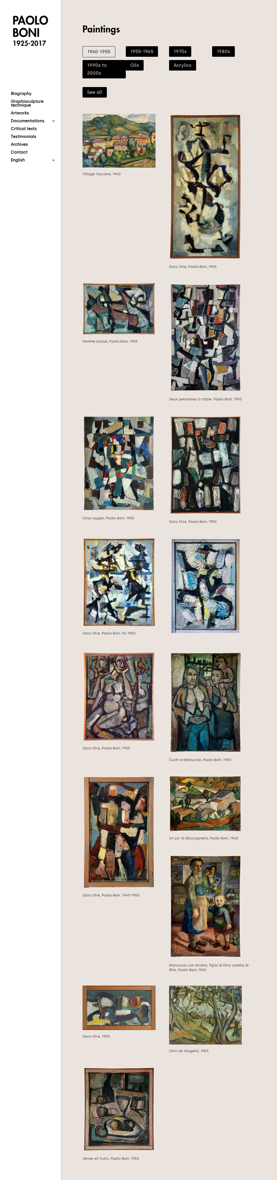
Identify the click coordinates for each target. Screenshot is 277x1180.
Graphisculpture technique (27, 103)
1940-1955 (98, 51)
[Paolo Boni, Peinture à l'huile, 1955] (205, 259)
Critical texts (24, 129)
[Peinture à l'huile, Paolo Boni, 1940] (119, 166)
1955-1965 (141, 51)
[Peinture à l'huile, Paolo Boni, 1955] (119, 1028)
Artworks (20, 113)
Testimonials (23, 137)
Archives (19, 144)
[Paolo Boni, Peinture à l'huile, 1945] (205, 957)
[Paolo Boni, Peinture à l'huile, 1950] (205, 514)
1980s (223, 51)
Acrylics (183, 65)
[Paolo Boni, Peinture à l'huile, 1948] (205, 830)
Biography (21, 94)
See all (94, 92)
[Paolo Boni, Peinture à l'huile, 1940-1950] (119, 887)
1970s (180, 51)
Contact (19, 152)
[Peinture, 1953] (205, 1043)
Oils (134, 65)
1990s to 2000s (97, 69)
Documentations (27, 121)
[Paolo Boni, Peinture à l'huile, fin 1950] (119, 625)
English (18, 160)
